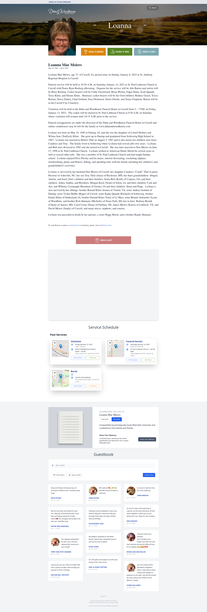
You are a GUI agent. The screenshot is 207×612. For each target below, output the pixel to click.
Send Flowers (93, 386)
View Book (104, 419)
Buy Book (116, 419)
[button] (60, 346)
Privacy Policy (97, 602)
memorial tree (74, 225)
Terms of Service (109, 602)
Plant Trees (93, 358)
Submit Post (149, 475)
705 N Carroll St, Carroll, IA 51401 (87, 353)
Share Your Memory (147, 439)
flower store (106, 225)
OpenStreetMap (106, 606)
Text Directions (77, 358)
